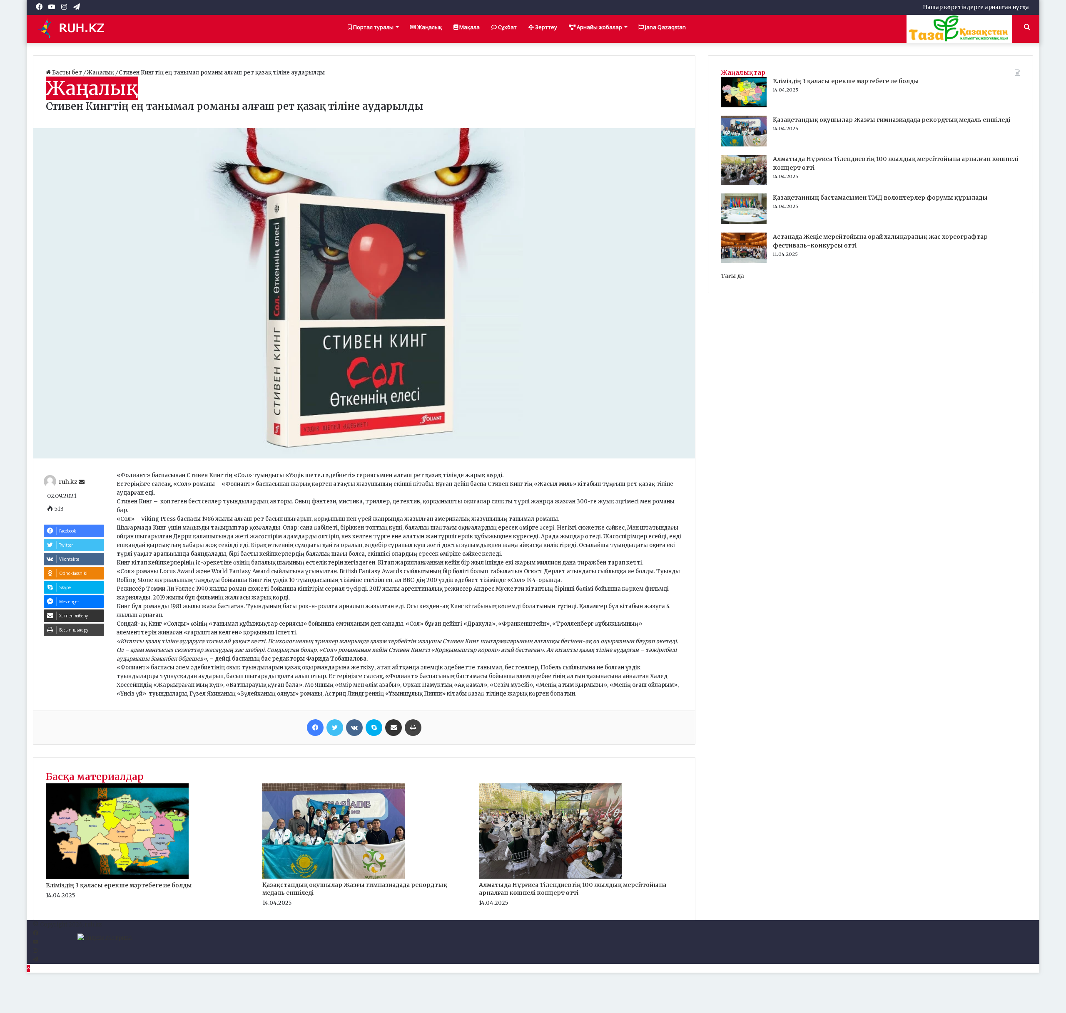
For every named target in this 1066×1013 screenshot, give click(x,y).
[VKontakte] (354, 727)
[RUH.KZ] (74, 28)
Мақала (469, 27)
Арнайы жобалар (598, 27)
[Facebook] (315, 727)
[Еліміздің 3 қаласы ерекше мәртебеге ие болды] (117, 877)
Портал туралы (373, 27)
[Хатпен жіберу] (393, 727)
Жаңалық (429, 27)
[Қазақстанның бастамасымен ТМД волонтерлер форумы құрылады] (744, 222)
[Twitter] (334, 727)
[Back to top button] (28, 968)
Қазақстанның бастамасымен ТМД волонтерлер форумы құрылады (880, 197)
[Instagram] (35, 950)
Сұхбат (507, 27)
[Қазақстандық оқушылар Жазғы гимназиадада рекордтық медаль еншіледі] (333, 876)
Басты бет (67, 72)
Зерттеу (545, 27)
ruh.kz (68, 482)
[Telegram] (35, 959)
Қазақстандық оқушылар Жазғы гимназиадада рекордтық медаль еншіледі (891, 120)
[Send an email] (82, 482)
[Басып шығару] (413, 727)
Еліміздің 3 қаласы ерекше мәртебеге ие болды (119, 885)
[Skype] (374, 727)
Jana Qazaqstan (665, 27)
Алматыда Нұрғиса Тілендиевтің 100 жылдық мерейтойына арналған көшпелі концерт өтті (572, 889)
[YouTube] (35, 942)
